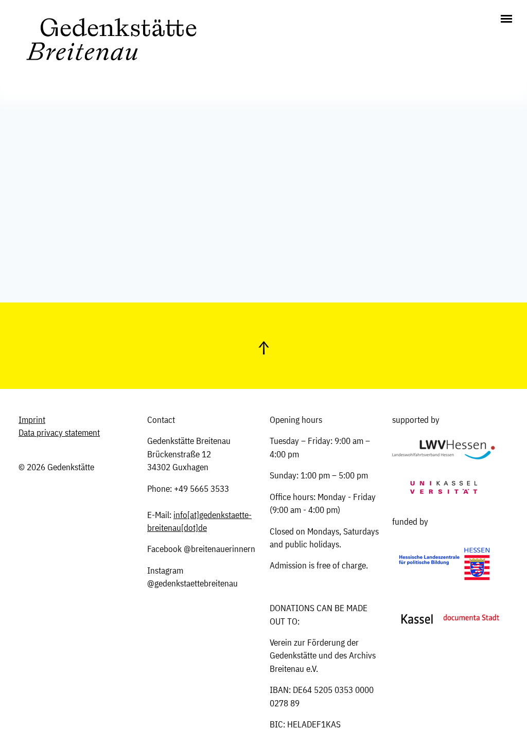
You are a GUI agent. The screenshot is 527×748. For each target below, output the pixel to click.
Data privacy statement (59, 432)
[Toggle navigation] (506, 19)
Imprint (32, 419)
